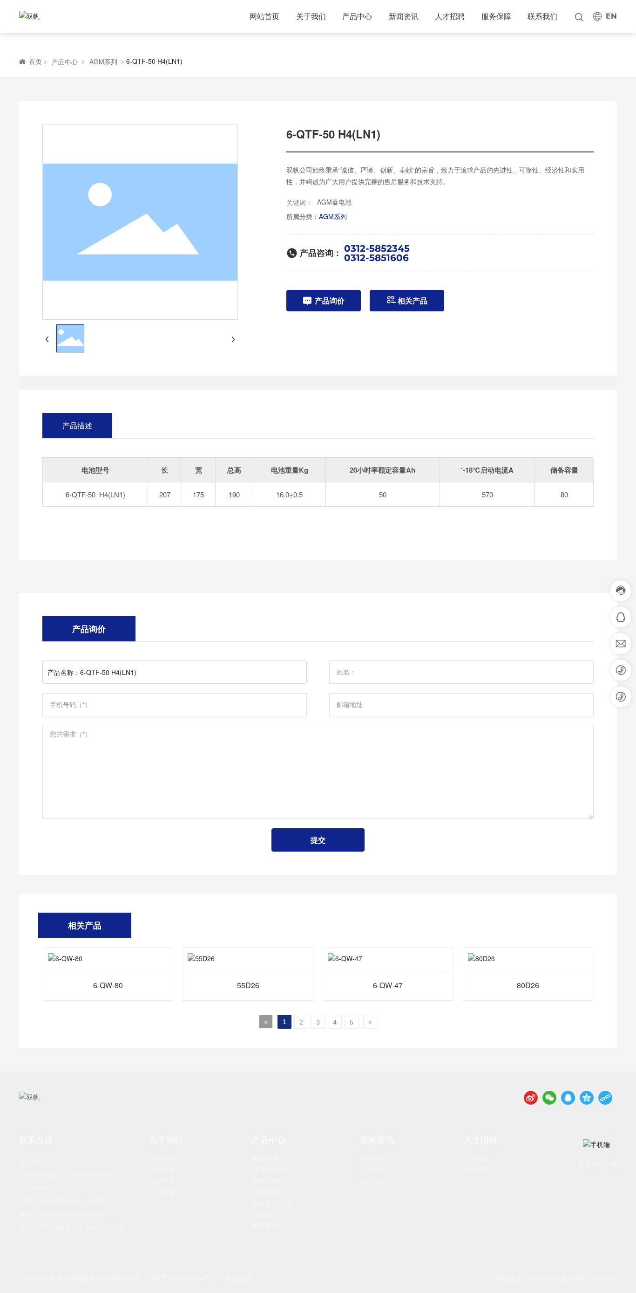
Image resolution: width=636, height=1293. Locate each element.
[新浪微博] (531, 1098)
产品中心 (65, 61)
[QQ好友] (568, 1098)
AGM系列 (103, 61)
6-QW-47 (388, 985)
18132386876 (59, 1200)
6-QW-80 (108, 985)
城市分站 (604, 1277)
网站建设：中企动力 (524, 1277)
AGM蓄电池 (334, 201)
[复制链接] (605, 1098)
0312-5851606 (376, 257)
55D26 (248, 985)
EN (611, 16)
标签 (578, 1277)
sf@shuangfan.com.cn (72, 1213)
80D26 (528, 985)
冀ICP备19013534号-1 (183, 1277)
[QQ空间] (587, 1098)
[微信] (549, 1098)
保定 (560, 1277)
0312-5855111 (40, 1187)
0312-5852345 (377, 248)
